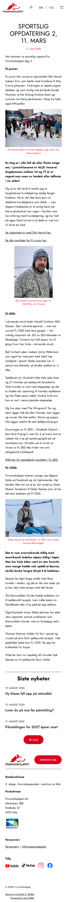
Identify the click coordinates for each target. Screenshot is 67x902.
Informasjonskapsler (34, 847)
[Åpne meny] (61, 7)
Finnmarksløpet (22, 887)
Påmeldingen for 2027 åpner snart (31, 727)
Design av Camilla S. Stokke (19, 894)
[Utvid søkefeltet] (30, 7)
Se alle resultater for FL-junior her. (26, 240)
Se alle (33, 739)
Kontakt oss (48, 760)
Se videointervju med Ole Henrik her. (28, 232)
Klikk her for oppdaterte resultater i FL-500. (31, 460)
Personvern (12, 847)
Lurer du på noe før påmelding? (29, 710)
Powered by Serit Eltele (22, 898)
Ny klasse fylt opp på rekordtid (28, 694)
